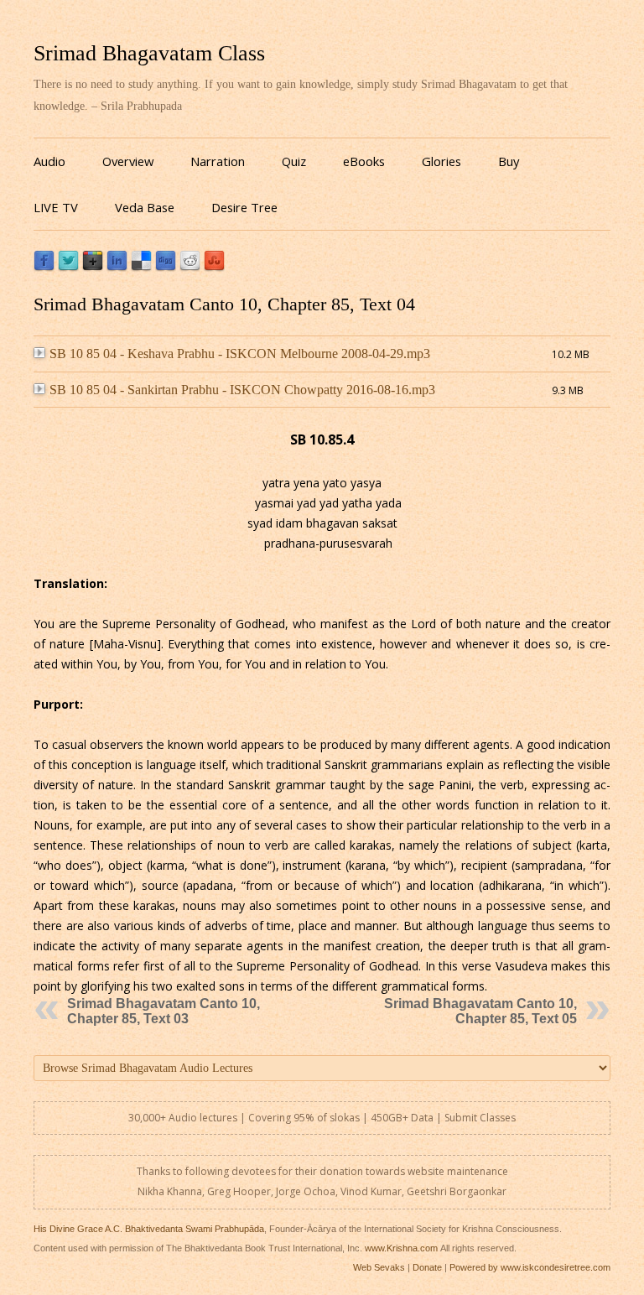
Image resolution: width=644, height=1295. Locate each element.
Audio (49, 161)
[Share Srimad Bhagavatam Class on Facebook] (44, 267)
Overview (127, 161)
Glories (441, 161)
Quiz (294, 161)
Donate (427, 1267)
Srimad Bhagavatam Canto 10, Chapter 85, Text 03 (163, 1011)
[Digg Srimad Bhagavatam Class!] (165, 267)
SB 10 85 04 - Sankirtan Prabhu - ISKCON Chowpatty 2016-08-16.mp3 (242, 389)
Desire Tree (244, 207)
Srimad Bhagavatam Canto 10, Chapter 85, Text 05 (480, 1011)
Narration (217, 161)
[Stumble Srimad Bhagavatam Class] (214, 267)
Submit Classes (480, 1117)
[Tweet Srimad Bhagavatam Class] (68, 267)
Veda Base (144, 207)
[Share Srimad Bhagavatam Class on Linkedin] (116, 267)
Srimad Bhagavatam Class (149, 53)
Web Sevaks (379, 1267)
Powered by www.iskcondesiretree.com (529, 1267)
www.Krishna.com (401, 1248)
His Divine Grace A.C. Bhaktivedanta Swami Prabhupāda (149, 1229)
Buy (508, 161)
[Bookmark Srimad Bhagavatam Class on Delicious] (141, 267)
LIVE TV (56, 207)
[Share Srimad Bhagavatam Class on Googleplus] (92, 267)
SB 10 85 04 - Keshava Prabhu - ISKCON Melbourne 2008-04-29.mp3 (239, 353)
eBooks (364, 161)
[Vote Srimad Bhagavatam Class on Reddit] (189, 267)
